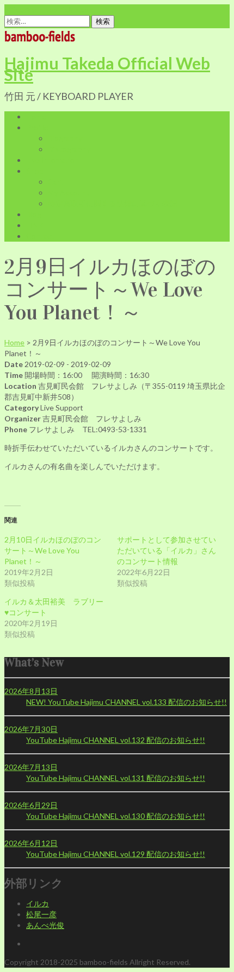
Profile (37, 127)
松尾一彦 (41, 914)
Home (36, 116)
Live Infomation (52, 160)
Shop (35, 170)
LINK (35, 225)
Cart (55, 181)
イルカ (37, 903)
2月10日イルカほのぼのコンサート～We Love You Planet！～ (52, 550)
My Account (68, 192)
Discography (69, 149)
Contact (40, 236)
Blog (33, 214)
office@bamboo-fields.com (49, 9)
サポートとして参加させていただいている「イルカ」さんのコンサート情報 (166, 550)
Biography (65, 138)
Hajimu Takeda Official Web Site (107, 68)
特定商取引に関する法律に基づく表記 (112, 203)
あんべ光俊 (45, 925)
